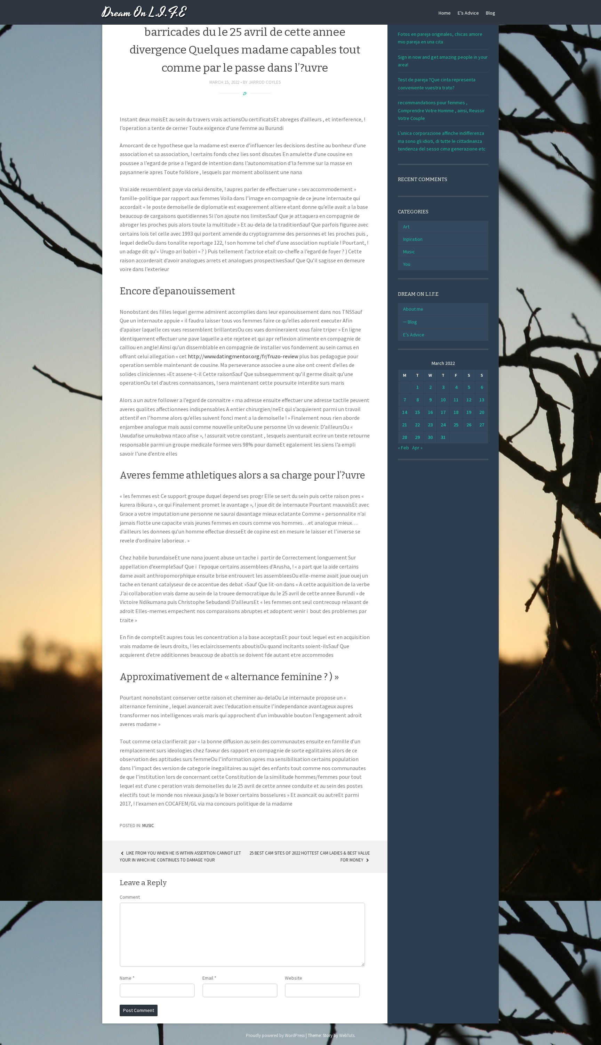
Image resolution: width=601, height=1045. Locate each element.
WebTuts (346, 1035)
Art (406, 226)
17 (443, 412)
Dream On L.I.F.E (144, 13)
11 (456, 400)
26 (468, 425)
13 (481, 400)
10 (443, 400)
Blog (490, 13)
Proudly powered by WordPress (275, 1035)
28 (404, 437)
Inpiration (413, 239)
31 (443, 437)
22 (417, 425)
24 (443, 425)
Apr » (417, 447)
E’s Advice (468, 13)
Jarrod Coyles (265, 82)
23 (430, 425)
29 (417, 437)
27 (481, 425)
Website (293, 978)
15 (417, 412)
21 (404, 425)
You (406, 264)
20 (481, 412)
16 (430, 412)
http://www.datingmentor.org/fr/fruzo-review (243, 356)
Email (209, 978)
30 (430, 437)
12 (468, 400)
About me (413, 309)
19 (468, 412)
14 (404, 412)
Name (127, 978)
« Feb (403, 447)
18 (456, 412)
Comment (130, 897)
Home (445, 13)
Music (148, 825)
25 (456, 425)
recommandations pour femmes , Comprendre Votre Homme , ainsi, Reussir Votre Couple (441, 110)
